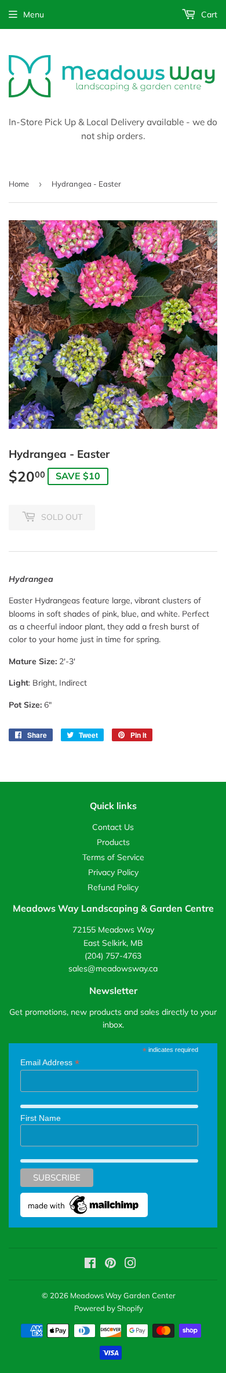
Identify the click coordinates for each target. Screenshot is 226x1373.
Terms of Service (113, 857)
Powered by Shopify (108, 1308)
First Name (40, 1118)
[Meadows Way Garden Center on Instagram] (130, 1264)
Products (113, 842)
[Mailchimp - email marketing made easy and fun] (84, 1214)
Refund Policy (113, 887)
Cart (208, 14)
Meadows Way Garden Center (123, 1295)
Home (19, 183)
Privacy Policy (113, 872)
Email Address (49, 1062)
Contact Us (113, 827)
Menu (33, 14)
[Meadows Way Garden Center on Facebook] (90, 1264)
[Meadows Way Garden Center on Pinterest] (110, 1264)
